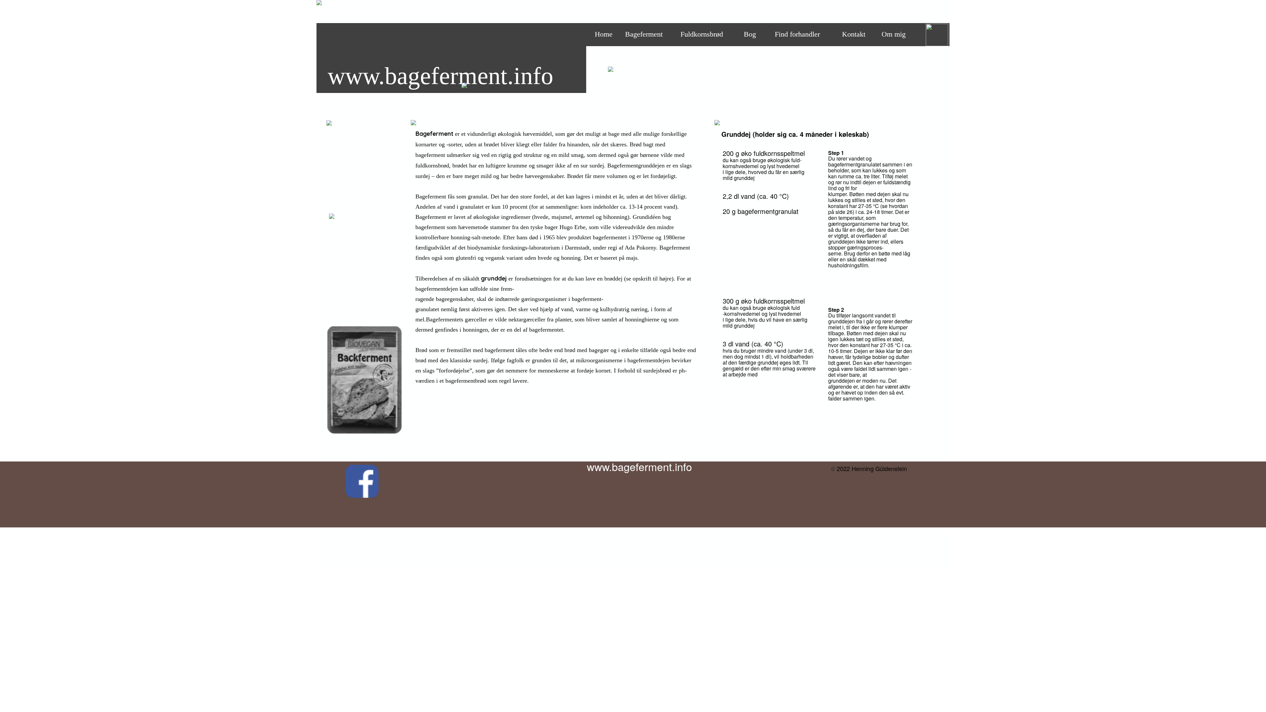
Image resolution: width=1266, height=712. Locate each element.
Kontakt (853, 34)
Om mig (894, 34)
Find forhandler (797, 34)
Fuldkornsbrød (701, 34)
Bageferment (644, 34)
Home (604, 34)
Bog (750, 34)
